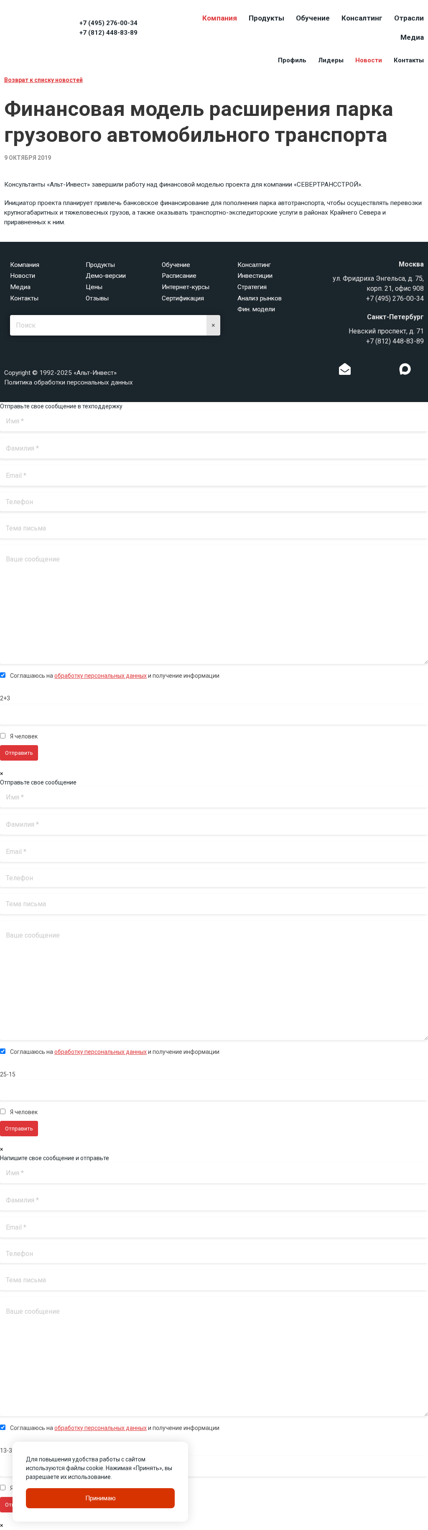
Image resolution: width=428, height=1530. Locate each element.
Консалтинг (361, 18)
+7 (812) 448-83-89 (108, 32)
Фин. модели (256, 309)
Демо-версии (106, 275)
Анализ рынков (259, 298)
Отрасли (409, 18)
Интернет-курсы (185, 287)
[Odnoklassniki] (362, 371)
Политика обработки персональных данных (68, 382)
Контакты (409, 60)
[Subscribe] (345, 371)
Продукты (266, 18)
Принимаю (100, 1498)
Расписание (179, 275)
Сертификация (183, 298)
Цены (94, 287)
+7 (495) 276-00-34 (108, 23)
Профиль (292, 60)
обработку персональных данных (100, 675)
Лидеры (331, 60)
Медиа (412, 37)
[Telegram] (388, 371)
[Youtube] (422, 371)
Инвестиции (255, 275)
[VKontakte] (375, 371)
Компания (219, 18)
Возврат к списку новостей (43, 80)
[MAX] (405, 369)
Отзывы (97, 298)
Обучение (313, 18)
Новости (368, 60)
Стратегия (252, 287)
